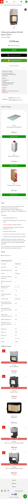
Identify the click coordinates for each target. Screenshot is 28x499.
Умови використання (19, 490)
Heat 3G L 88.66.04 (14, 366)
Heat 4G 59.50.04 (14, 392)
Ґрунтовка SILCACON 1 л (14, 156)
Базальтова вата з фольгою (14, 185)
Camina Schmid (17, 97)
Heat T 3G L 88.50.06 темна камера (14, 468)
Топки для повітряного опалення (12, 5)
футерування (10, 224)
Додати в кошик (14, 136)
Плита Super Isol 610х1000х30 (14, 127)
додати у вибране (15, 65)
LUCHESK (17, 497)
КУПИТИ (14, 50)
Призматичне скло (6, 255)
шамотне (5, 224)
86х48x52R (14, 417)
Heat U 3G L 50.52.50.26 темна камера (14, 443)
